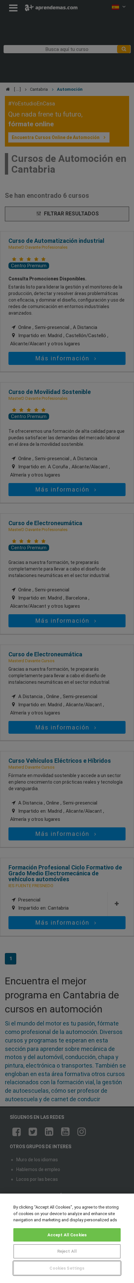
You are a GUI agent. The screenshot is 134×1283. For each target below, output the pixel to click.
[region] (67, 1238)
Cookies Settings (66, 1268)
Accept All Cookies (67, 1234)
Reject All (67, 1251)
